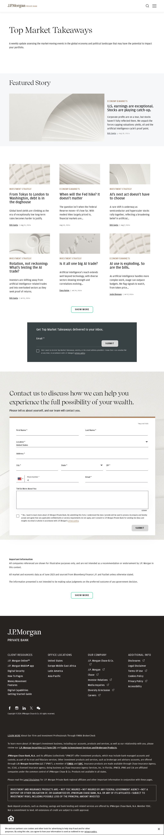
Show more (82, 595)
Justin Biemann (116, 294)
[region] (82, 829)
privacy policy (80, 353)
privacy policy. (91, 832)
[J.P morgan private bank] (22, 6)
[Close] (158, 829)
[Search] (147, 6)
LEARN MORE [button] (14, 735)
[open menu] (154, 6)
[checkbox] (37, 350)
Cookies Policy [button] (135, 676)
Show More (82, 309)
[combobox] (82, 455)
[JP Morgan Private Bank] (24, 639)
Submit (139, 528)
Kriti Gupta (111, 133)
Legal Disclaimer (32, 779)
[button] (20, 478)
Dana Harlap (64, 290)
